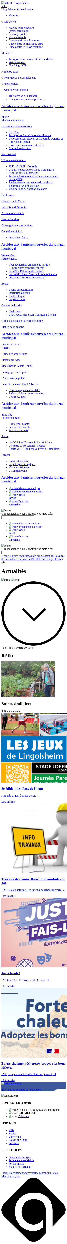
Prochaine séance (18, 237)
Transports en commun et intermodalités (31, 59)
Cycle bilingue (17, 296)
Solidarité (6, 414)
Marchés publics (48, 1172)
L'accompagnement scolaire (24, 390)
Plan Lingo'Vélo (18, 65)
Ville (4, 6)
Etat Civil (14, 132)
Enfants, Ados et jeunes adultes (26, 393)
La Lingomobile (18, 470)
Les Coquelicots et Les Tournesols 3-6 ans (32, 314)
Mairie (5, 116)
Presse (5, 1172)
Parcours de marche (20, 427)
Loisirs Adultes (17, 396)
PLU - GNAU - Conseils (23, 166)
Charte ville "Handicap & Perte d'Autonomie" (34, 448)
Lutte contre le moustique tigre (26, 43)
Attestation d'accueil (20, 148)
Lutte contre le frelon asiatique (26, 46)
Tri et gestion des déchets (23, 95)
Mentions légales (10, 1176)
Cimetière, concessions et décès (26, 144)
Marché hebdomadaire (21, 27)
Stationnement (17, 62)
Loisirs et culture (10, 344)
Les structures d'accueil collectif (26, 267)
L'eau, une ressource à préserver (27, 99)
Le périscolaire (17, 299)
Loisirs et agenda (18, 460)
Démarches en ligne (20, 1157)
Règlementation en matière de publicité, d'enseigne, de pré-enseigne (31, 184)
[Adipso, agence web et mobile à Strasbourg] (33, 1240)
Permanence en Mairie (21, 1160)
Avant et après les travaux (23, 172)
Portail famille (16, 1163)
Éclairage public (18, 34)
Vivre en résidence (19, 467)
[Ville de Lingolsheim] (14, 2)
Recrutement (16, 1172)
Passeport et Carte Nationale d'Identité (30, 135)
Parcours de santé (18, 430)
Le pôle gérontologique (22, 464)
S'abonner (23, 1116)
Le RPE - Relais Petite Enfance (26, 271)
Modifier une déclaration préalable (28, 188)
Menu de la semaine (20, 1166)
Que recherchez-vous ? (27, 513)
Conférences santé (19, 423)
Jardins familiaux (18, 30)
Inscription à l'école (19, 292)
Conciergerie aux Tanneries (24, 40)
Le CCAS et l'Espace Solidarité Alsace (30, 442)
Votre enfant (8, 255)
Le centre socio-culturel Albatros (27, 445)
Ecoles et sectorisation (21, 289)
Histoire (13, 15)
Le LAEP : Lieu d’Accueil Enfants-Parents (33, 274)
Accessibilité (31, 1172)
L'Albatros (15, 311)
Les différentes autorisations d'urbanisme (31, 169)
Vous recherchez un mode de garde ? (29, 264)
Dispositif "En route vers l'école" (27, 277)
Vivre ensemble (17, 37)
